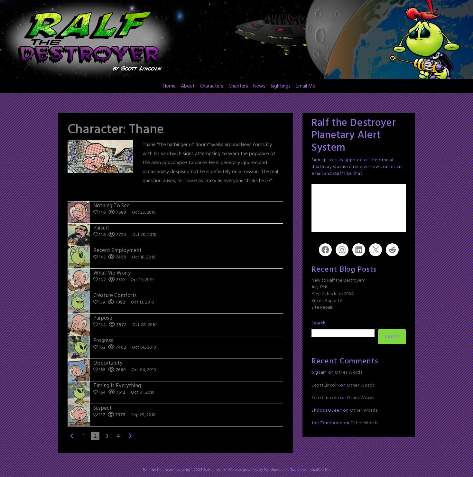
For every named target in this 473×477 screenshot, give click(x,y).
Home (169, 86)
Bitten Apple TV (326, 300)
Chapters (238, 86)
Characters (211, 86)
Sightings (281, 86)
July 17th (319, 287)
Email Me (305, 86)
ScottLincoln (325, 385)
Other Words (348, 372)
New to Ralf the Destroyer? (338, 280)
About (188, 86)
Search (318, 323)
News (259, 86)
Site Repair (321, 307)
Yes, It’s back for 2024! (333, 294)
